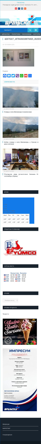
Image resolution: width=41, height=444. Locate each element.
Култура (36, 34)
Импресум (6, 424)
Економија (26, 34)
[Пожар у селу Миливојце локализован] (20, 98)
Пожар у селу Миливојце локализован (18, 112)
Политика (16, 34)
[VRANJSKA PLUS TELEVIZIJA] (20, 19)
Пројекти (6, 314)
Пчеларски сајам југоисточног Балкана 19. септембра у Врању (21, 5)
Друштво (6, 34)
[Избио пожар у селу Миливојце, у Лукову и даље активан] (20, 128)
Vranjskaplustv (7, 435)
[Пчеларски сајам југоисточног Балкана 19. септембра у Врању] (20, 160)
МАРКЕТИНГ (6, 428)
